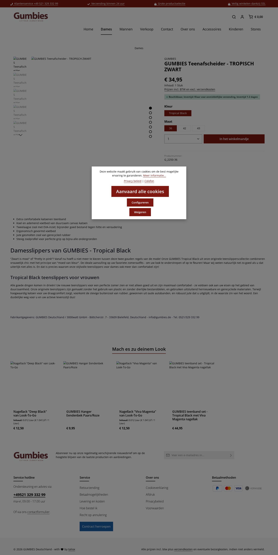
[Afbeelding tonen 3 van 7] (150, 117)
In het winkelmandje (234, 139)
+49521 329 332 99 (29, 494)
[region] (85, 119)
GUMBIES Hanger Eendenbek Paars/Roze (82, 413)
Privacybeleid (155, 501)
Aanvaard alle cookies (140, 191)
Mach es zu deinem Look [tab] (139, 349)
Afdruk (150, 494)
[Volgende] (21, 135)
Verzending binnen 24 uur (107, 3)
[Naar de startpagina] (30, 17)
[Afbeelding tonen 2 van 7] (150, 112)
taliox (71, 549)
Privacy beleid (132, 181)
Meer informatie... (154, 175)
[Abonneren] (231, 455)
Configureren (140, 202)
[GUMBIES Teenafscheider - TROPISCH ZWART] (93, 119)
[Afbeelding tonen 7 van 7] (150, 136)
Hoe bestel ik (88, 508)
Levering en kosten (92, 501)
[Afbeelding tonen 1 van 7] (150, 108)
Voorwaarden (155, 508)
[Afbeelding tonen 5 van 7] (150, 126)
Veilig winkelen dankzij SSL (248, 3)
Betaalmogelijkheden (94, 494)
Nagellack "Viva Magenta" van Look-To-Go (137, 413)
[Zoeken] (234, 17)
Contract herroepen (96, 526)
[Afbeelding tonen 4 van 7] (150, 122)
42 (184, 128)
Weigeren (140, 212)
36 (170, 128)
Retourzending (89, 488)
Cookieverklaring (157, 488)
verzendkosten (183, 549)
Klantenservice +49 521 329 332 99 (35, 3)
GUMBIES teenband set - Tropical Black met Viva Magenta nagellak (189, 415)
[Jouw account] (242, 17)
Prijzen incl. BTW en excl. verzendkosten (189, 89)
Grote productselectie (170, 3)
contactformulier (38, 512)
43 (198, 128)
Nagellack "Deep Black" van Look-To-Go (30, 413)
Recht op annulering (93, 515)
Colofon (149, 181)
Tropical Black (178, 113)
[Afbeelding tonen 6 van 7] (150, 131)
